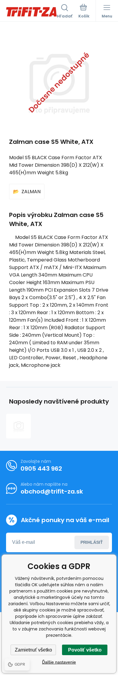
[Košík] (84, 11)
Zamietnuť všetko (33, 649)
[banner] (31, 11)
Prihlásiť (91, 542)
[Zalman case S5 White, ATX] (18, 426)
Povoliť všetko (85, 649)
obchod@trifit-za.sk (52, 491)
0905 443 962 (41, 468)
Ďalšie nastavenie (59, 662)
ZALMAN (31, 191)
